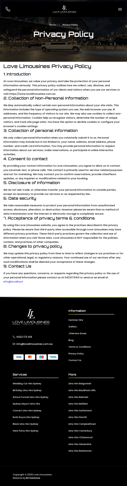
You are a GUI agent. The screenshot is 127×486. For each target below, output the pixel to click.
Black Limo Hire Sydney (25, 424)
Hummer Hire (75, 320)
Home (52, 24)
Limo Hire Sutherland (80, 410)
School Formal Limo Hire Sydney (30, 397)
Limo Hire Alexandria (79, 444)
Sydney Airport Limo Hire (26, 403)
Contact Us (74, 360)
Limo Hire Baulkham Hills (82, 390)
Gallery (72, 326)
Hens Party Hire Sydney (25, 430)
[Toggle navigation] (120, 9)
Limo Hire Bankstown (80, 450)
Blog (71, 340)
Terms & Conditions (79, 346)
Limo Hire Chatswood (80, 437)
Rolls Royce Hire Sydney (26, 417)
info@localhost (13, 281)
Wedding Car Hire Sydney (27, 383)
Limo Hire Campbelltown (82, 424)
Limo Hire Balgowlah (79, 383)
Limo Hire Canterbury (80, 430)
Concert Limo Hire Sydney (27, 410)
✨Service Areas (77, 333)
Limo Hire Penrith (77, 417)
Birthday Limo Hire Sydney (27, 390)
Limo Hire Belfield (78, 403)
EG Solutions (33, 478)
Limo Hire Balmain (78, 397)
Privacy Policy (76, 353)
